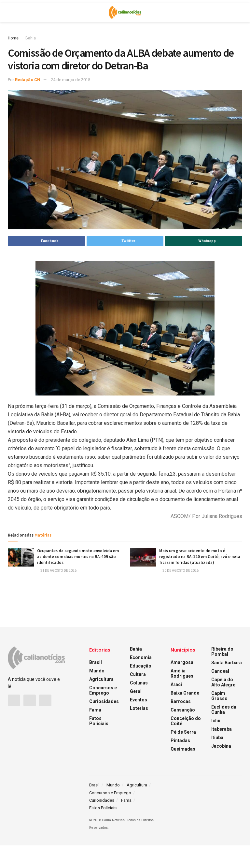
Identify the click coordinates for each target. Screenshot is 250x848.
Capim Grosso (219, 696)
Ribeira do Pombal (222, 651)
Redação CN (27, 79)
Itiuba (217, 737)
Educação (140, 665)
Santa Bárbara (226, 662)
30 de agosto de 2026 (180, 570)
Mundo (96, 670)
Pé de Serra (183, 732)
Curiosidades (104, 701)
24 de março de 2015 (70, 79)
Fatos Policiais (98, 721)
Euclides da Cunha (223, 709)
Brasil (95, 662)
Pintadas (180, 740)
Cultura (138, 674)
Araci (176, 684)
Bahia (30, 38)
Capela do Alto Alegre (223, 682)
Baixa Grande (185, 693)
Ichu (215, 720)
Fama (95, 709)
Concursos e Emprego (103, 690)
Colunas (139, 682)
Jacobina (221, 746)
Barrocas (181, 701)
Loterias (139, 708)
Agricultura (101, 679)
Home (13, 38)
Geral (136, 691)
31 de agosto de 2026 (58, 570)
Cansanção (183, 709)
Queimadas (183, 749)
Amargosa (182, 662)
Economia (141, 657)
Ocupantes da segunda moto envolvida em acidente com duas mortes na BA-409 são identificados (78, 556)
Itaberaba (221, 729)
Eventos (138, 699)
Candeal (220, 671)
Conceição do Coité (186, 721)
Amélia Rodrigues (182, 673)
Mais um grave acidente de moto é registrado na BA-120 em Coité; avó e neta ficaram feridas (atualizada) (199, 556)
